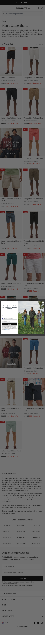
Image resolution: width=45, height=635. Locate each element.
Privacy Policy (6, 329)
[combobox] (3, 318)
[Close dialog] (43, 302)
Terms (9, 329)
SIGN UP (9, 324)
